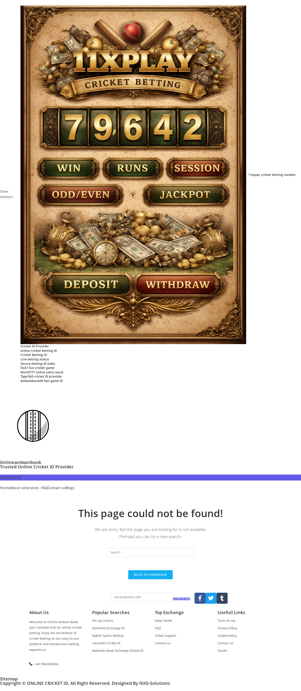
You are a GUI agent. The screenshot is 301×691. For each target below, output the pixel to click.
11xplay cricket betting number (272, 175)
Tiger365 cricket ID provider (41, 376)
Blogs (69, 488)
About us (17, 488)
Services (32, 488)
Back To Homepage (150, 575)
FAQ (44, 488)
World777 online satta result (41, 372)
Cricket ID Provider (34, 346)
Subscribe (181, 598)
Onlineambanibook (20, 462)
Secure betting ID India (37, 363)
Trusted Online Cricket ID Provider (37, 467)
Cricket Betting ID (33, 355)
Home (5, 488)
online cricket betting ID (38, 350)
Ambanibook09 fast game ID (41, 381)
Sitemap (9, 679)
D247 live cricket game (37, 368)
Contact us (56, 488)
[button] (33, 488)
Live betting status (34, 359)
